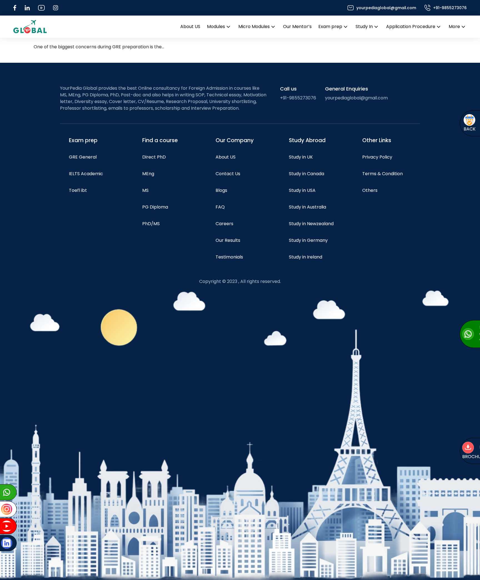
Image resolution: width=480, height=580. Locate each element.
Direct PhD (154, 157)
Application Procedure (410, 26)
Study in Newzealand (311, 223)
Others (370, 190)
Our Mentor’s (297, 26)
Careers (224, 223)
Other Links (376, 140)
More (454, 26)
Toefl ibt (78, 190)
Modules (216, 26)
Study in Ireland (305, 257)
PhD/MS (151, 223)
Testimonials (229, 257)
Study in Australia (307, 207)
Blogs (221, 190)
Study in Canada (306, 173)
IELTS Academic (86, 173)
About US (190, 26)
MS (145, 190)
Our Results (228, 240)
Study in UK (301, 157)
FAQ (220, 207)
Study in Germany (308, 240)
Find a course (160, 140)
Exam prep (330, 26)
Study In (364, 26)
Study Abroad (307, 140)
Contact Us (228, 173)
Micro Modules (254, 26)
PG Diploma (155, 207)
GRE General (83, 157)
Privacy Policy (377, 157)
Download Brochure (432, 452)
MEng (148, 173)
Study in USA (302, 190)
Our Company (235, 140)
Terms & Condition (382, 173)
